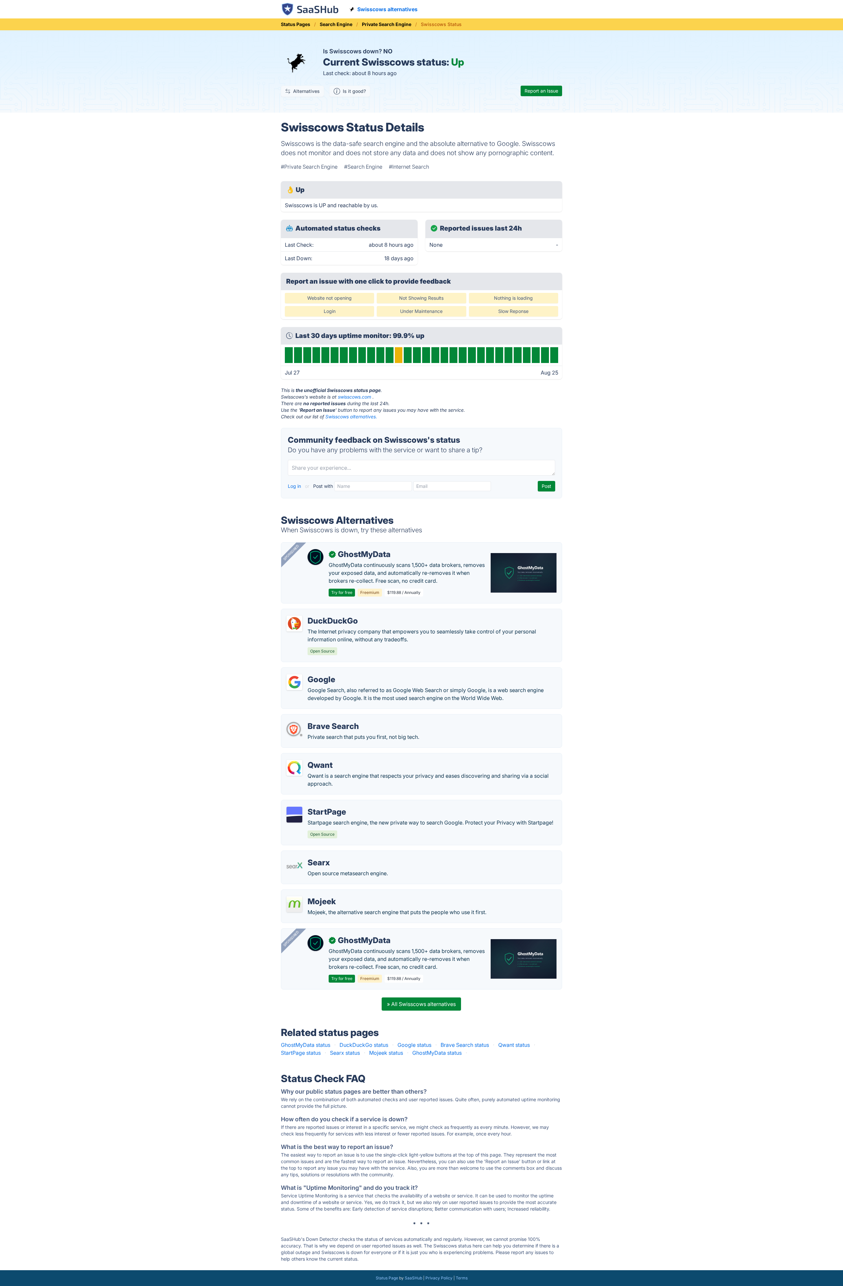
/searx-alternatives (309, 855)
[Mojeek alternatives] (294, 904)
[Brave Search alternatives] (294, 729)
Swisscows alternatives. (351, 416)
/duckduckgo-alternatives (318, 613)
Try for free (341, 592)
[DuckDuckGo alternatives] (294, 623)
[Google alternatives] (294, 682)
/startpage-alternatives (314, 804)
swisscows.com (354, 397)
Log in (295, 486)
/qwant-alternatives (310, 757)
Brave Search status (465, 1045)
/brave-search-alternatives (319, 718)
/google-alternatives (311, 671)
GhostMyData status (305, 1045)
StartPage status (301, 1052)
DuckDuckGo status (364, 1045)
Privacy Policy (438, 1277)
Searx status (345, 1052)
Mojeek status (386, 1052)
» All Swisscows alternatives (421, 1004)
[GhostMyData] (315, 557)
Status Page (387, 1277)
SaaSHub (413, 1277)
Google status (414, 1045)
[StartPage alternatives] (294, 815)
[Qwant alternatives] (294, 768)
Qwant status (514, 1045)
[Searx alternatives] (294, 865)
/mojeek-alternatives (311, 893)
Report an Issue (541, 91)
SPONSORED (291, 552)
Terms (462, 1277)
